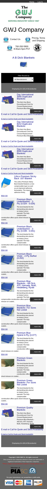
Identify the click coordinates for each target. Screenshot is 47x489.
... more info (37, 111)
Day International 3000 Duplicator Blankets (25, 96)
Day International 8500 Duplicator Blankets (25, 151)
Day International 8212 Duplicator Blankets (25, 124)
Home (31, 2)
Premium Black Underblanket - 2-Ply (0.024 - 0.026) (26, 201)
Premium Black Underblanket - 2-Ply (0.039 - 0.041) (26, 228)
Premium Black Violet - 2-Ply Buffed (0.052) (26, 256)
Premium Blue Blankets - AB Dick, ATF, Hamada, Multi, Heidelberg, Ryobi (27, 284)
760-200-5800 (21, 46)
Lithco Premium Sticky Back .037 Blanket (25, 177)
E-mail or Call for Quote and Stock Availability (17, 119)
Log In (40, 2)
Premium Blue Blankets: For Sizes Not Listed (26, 307)
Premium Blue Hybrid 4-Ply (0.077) (27, 333)
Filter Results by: (24, 75)
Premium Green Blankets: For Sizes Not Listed (26, 382)
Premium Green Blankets (24, 359)
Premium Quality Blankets (25, 408)
